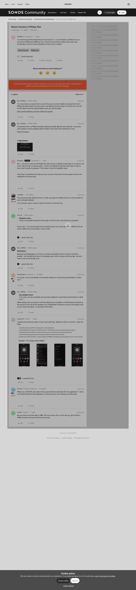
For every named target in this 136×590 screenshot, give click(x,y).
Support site (82, 12)
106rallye (20, 195)
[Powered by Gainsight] (68, 433)
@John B (20, 254)
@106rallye (30, 254)
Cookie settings (67, 438)
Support (20, 4)
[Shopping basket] (128, 4)
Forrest (19, 389)
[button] (109, 12)
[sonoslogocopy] (68, 4)
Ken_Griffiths (21, 101)
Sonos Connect (23, 50)
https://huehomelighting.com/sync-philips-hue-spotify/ (35, 111)
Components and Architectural (44, 19)
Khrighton (20, 36)
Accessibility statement (81, 438)
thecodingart (21, 274)
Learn (13, 4)
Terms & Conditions (53, 438)
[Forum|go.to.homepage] (26, 12)
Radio (27, 4)
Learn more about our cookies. (105, 576)
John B (19, 215)
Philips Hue (35, 50)
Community (12, 19)
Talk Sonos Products (25, 19)
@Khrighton (21, 251)
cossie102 (20, 319)
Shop (6, 4)
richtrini (19, 412)
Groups (72, 12)
